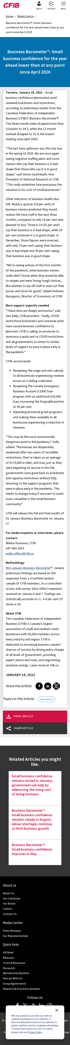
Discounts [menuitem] (9, 968)
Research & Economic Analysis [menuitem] (21, 989)
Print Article (23, 716)
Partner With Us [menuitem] (13, 978)
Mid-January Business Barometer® (29, 568)
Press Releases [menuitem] (12, 931)
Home (9, 16)
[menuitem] (39, 5)
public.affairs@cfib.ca (20, 553)
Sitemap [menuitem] (64, 1032)
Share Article (23, 728)
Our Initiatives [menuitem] (11, 899)
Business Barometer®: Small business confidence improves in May (32, 849)
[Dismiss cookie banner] (57, 1011)
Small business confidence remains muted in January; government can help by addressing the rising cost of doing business (32, 785)
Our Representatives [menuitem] (15, 936)
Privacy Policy (35, 1032)
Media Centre (25, 16)
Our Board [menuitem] (9, 904)
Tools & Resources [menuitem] (14, 963)
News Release (46, 699)
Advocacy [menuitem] (8, 958)
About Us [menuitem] (8, 893)
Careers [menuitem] (7, 909)
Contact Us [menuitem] (10, 914)
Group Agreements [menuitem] (14, 984)
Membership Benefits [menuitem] (16, 973)
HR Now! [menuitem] (8, 953)
